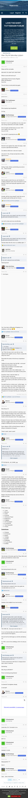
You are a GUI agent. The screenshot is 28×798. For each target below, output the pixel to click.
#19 (26, 566)
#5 (26, 143)
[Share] (24, 67)
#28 (26, 747)
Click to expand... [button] (14, 458)
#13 (26, 341)
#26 (26, 724)
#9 (26, 210)
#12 (26, 271)
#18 (26, 553)
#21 (26, 599)
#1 (26, 66)
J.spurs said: (5, 213)
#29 (26, 759)
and (11, 200)
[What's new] (23, 13)
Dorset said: (5, 614)
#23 (26, 652)
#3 (26, 105)
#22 (26, 611)
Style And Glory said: (7, 344)
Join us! (14, 48)
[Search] (26, 13)
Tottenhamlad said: (6, 581)
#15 (26, 443)
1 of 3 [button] (9, 779)
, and (14, 223)
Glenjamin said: (6, 257)
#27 (26, 736)
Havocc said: (5, 446)
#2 (26, 94)
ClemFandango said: (7, 655)
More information (14, 796)
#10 (26, 233)
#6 (26, 164)
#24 (26, 681)
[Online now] (4, 174)
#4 (26, 120)
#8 (26, 193)
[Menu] (2, 13)
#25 (26, 696)
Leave (19, 796)
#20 (26, 578)
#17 (26, 505)
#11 (26, 254)
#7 (26, 177)
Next (14, 779)
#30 (26, 774)
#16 (26, 474)
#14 (26, 406)
